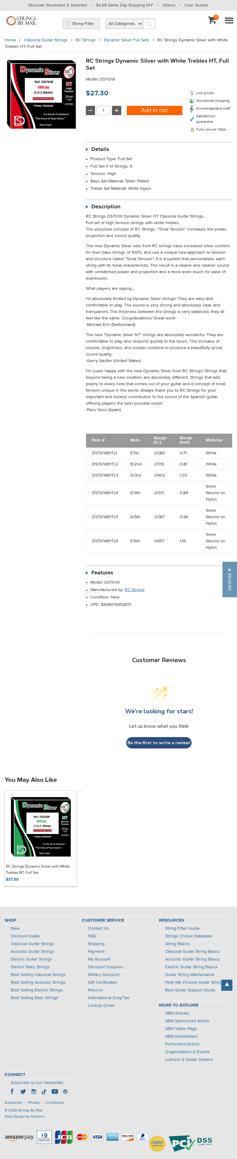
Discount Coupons (105, 967)
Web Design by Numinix (25, 1117)
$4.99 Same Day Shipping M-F (124, 5)
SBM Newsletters (181, 1036)
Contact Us (98, 928)
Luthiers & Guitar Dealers (189, 1059)
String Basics (177, 944)
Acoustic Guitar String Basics (192, 959)
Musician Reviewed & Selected (57, 5)
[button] (229, 579)
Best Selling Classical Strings (38, 975)
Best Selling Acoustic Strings (38, 982)
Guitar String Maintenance (189, 975)
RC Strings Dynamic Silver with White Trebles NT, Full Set (38, 870)
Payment (96, 951)
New (15, 928)
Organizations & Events (187, 1052)
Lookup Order (101, 1005)
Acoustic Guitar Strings (32, 951)
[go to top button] (226, 985)
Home (10, 40)
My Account (99, 959)
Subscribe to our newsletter (37, 1083)
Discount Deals (25, 936)
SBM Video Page (181, 1029)
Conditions (55, 1103)
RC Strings (86, 40)
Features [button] (102, 573)
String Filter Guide (182, 928)
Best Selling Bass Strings (34, 998)
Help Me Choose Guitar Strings (194, 982)
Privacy (34, 1103)
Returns (95, 990)
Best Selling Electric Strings (37, 990)
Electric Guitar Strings (31, 959)
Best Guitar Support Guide (190, 990)
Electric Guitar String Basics (191, 967)
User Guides (197, 5)
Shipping (96, 944)
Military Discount (103, 975)
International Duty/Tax (108, 998)
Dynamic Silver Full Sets (126, 40)
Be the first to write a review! (158, 743)
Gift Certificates (102, 982)
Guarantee (13, 1103)
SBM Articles (177, 1013)
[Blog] (65, 1092)
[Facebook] (12, 1092)
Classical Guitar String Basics (192, 951)
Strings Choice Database (188, 936)
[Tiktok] (44, 1092)
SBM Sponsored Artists (187, 1021)
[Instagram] (33, 1092)
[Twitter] (23, 1092)
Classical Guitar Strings (46, 40)
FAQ (92, 936)
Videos (169, 5)
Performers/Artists (182, 1044)
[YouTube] (54, 1092)
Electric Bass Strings (30, 967)
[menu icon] (228, 21)
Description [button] (105, 207)
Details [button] (100, 149)
